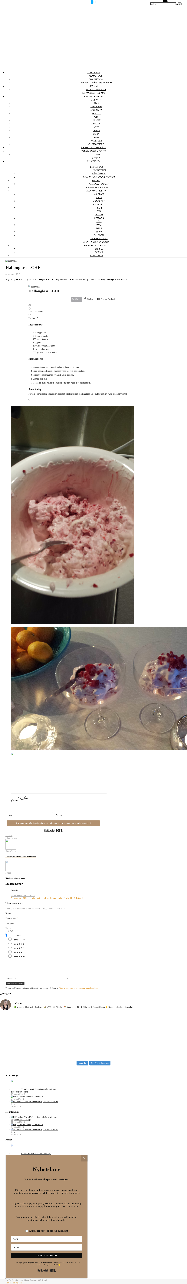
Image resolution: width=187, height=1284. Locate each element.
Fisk (96, 117)
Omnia (96, 130)
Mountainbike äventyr (93, 151)
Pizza (96, 134)
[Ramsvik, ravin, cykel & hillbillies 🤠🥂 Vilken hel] (70, 1035)
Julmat (96, 120)
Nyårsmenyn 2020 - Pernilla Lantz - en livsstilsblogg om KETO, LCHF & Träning (47, 898)
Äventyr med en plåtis (93, 147)
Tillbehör (96, 141)
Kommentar (10, 978)
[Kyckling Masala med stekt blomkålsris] (10, 849)
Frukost (96, 113)
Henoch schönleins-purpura (96, 83)
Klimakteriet (96, 76)
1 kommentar (11, 838)
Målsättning (96, 79)
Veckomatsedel (96, 144)
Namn (8, 913)
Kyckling (96, 124)
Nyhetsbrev (93, 161)
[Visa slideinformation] (59, 793)
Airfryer (96, 100)
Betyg (8, 928)
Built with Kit (53, 830)
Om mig (94, 86)
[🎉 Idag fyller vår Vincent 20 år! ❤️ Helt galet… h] (164, 1027)
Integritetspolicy (96, 89)
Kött (96, 127)
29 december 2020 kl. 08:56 (23, 895)
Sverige (96, 154)
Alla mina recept (93, 96)
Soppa (96, 137)
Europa (96, 158)
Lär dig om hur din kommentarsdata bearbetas (78, 988)
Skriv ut (78, 299)
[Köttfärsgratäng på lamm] (10, 870)
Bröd (96, 103)
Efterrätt (96, 110)
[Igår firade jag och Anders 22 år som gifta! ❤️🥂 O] (23, 1036)
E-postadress (11, 918)
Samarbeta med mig (93, 93)
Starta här (93, 72)
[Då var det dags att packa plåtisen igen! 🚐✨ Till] (117, 1035)
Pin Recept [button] (91, 299)
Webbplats (10, 923)
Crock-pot (96, 106)
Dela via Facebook (107, 299)
